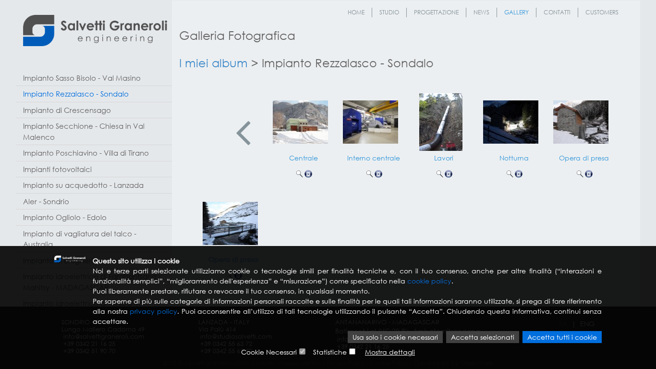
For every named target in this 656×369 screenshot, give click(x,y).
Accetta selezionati (482, 337)
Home (356, 12)
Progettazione (436, 12)
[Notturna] (511, 119)
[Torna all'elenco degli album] (243, 133)
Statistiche (330, 352)
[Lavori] (441, 119)
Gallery (516, 12)
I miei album (213, 62)
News (481, 12)
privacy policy (153, 311)
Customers (602, 12)
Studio (389, 12)
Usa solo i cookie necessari (395, 337)
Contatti (557, 12)
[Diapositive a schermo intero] (308, 174)
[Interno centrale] (371, 119)
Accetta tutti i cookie (562, 337)
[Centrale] (301, 119)
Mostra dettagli (390, 352)
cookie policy (429, 280)
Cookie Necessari (269, 352)
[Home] (95, 30)
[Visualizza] (300, 174)
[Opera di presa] (581, 119)
